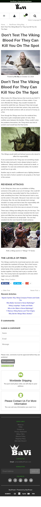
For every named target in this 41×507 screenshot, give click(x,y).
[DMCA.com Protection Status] (7, 366)
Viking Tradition (10, 279)
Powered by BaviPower (24, 490)
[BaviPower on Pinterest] (31, 480)
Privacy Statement (21, 431)
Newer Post (34, 290)
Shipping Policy (20, 438)
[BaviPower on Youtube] (20, 480)
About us (20, 424)
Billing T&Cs (20, 434)
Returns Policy (20, 436)
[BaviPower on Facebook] (15, 480)
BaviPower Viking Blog (16, 24)
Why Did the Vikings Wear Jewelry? (20, 313)
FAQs (20, 427)
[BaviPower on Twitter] (10, 480)
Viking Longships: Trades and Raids (20, 305)
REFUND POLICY (20, 441)
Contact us (20, 429)
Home (3, 24)
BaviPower (12, 490)
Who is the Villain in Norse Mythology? (20, 308)
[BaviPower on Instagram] (26, 480)
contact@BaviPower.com (23, 462)
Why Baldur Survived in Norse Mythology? (20, 303)
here (34, 407)
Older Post (6, 290)
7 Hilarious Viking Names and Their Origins (20, 311)
